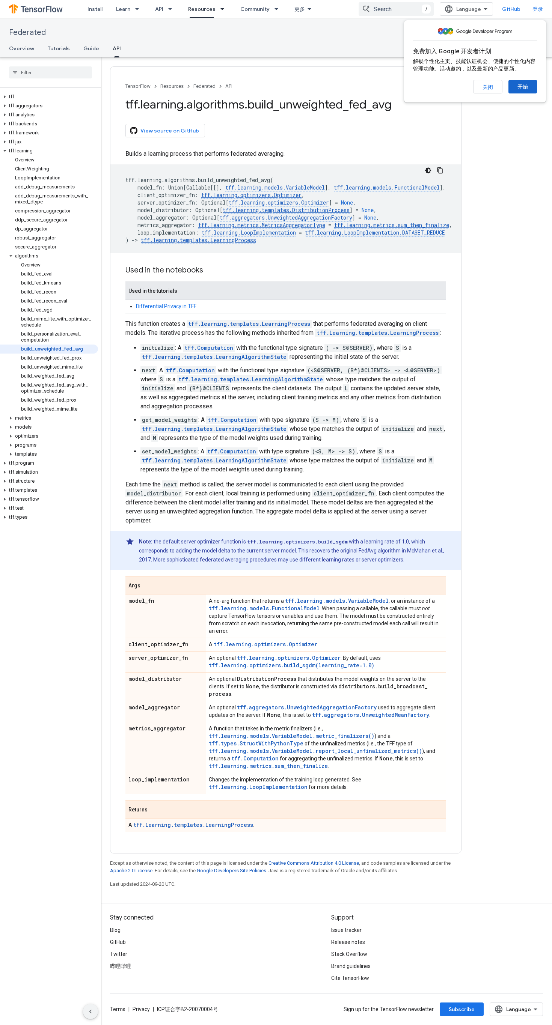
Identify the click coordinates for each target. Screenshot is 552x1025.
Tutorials (59, 48)
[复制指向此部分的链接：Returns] (155, 809)
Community (255, 9)
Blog (115, 930)
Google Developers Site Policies (231, 870)
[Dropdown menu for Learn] (139, 9)
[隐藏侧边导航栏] (90, 1011)
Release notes (348, 942)
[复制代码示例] (440, 170)
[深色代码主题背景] (428, 170)
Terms (117, 1009)
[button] (49, 96)
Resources (202, 9)
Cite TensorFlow (350, 978)
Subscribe (462, 1009)
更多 (299, 9)
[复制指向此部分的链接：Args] (147, 585)
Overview (21, 48)
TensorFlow (138, 86)
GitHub (511, 9)
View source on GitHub (169, 130)
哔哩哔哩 (120, 966)
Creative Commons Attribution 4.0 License (313, 863)
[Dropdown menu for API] (172, 9)
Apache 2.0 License (131, 870)
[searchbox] (50, 72)
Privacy (141, 1009)
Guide (91, 48)
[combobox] (396, 9)
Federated (27, 32)
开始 (522, 86)
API (159, 9)
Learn (123, 9)
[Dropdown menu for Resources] (225, 9)
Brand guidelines (351, 966)
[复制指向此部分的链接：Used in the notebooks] (210, 270)
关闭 (488, 87)
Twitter (118, 954)
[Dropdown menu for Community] (279, 9)
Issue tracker (346, 930)
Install (95, 9)
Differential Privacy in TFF (166, 306)
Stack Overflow (349, 954)
